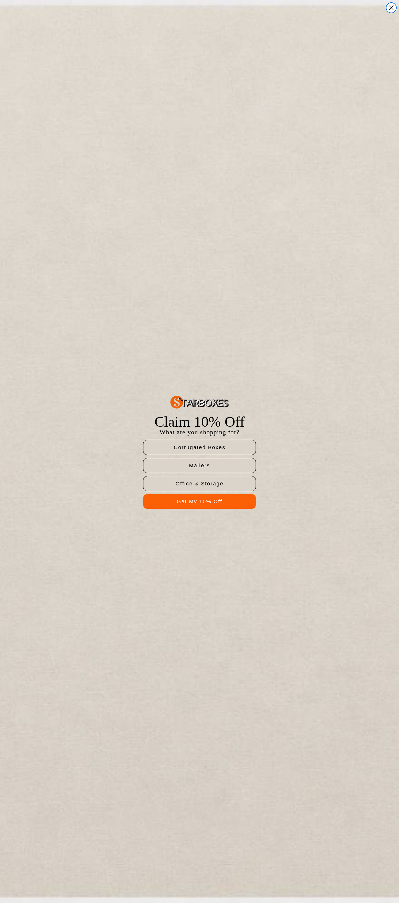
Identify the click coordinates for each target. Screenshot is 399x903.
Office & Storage (199, 484)
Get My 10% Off (199, 501)
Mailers (199, 465)
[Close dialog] (391, 7)
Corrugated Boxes (199, 447)
